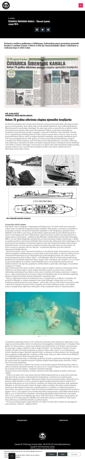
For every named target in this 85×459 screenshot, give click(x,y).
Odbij (62, 454)
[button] (37, 29)
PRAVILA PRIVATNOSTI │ (36, 449)
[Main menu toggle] (81, 5)
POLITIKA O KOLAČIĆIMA (48, 449)
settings (17, 457)
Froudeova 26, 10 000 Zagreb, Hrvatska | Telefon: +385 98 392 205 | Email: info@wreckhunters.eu (42, 444)
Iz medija (11, 18)
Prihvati (51, 454)
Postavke (74, 454)
